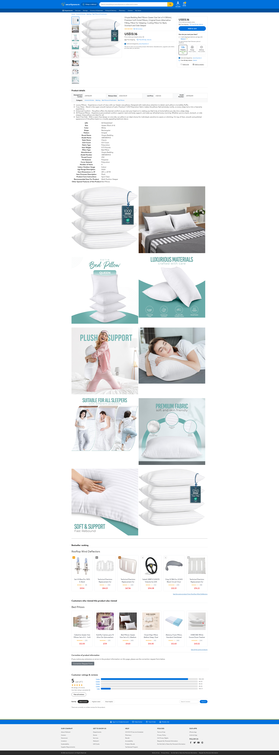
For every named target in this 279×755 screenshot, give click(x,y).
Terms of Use (161, 732)
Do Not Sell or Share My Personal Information (171, 744)
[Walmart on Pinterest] (202, 742)
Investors (64, 741)
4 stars (98, 681)
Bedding (89, 14)
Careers (130, 10)
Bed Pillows (121, 100)
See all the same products (199, 650)
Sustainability (65, 744)
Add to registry (199, 64)
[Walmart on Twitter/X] (194, 742)
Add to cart (192, 28)
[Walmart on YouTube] (198, 742)
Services (77, 10)
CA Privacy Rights (162, 738)
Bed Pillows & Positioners (100, 14)
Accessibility (129, 741)
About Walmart (65, 732)
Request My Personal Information (167, 741)
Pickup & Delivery (110, 10)
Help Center (138, 722)
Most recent (83, 702)
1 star (98, 689)
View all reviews (79, 694)
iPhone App (192, 732)
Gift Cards (96, 744)
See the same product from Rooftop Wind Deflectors (190, 594)
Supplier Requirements (68, 747)
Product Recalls (130, 744)
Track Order (152, 722)
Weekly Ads (165, 722)
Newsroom (64, 738)
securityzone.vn (144, 44)
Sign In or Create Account (121, 722)
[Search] (170, 4)
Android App (193, 735)
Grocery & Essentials (96, 10)
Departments (69, 10)
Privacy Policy (161, 735)
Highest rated (96, 702)
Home (73, 14)
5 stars (98, 679)
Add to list (186, 64)
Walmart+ (96, 741)
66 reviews (139, 29)
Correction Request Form (83, 663)
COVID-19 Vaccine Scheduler (134, 732)
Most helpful (109, 702)
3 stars (98, 684)
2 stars (98, 686)
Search (204, 702)
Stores (95, 735)
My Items (138, 10)
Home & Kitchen (80, 14)
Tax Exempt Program (131, 747)
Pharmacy (122, 10)
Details (195, 60)
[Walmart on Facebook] (190, 742)
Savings (85, 10)
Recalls (127, 738)
